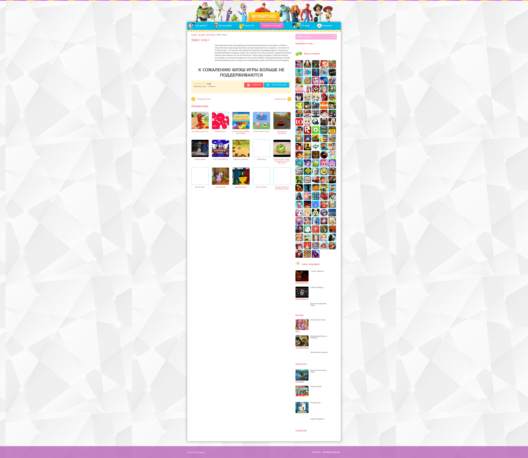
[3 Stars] (199, 83)
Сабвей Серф (301, 430)
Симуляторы (210, 35)
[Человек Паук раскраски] (302, 352)
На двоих (201, 35)
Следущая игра (280, 99)
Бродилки (299, 315)
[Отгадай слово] (302, 403)
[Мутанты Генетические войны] (302, 372)
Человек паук (301, 364)
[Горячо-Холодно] (302, 386)
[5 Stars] (204, 83)
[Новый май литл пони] (302, 320)
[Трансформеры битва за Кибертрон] (302, 338)
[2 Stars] (197, 83)
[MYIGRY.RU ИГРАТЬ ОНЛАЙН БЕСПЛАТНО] (264, 11)
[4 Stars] (201, 83)
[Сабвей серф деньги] (302, 419)
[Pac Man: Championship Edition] (302, 305)
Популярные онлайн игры (331, 452)
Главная (194, 35)
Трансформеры (302, 348)
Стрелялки (299, 382)
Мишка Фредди (301, 283)
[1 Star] (194, 83)
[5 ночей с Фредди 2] (302, 271)
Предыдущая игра (204, 99)
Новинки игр (316, 452)
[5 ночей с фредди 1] (302, 287)
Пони (297, 331)
